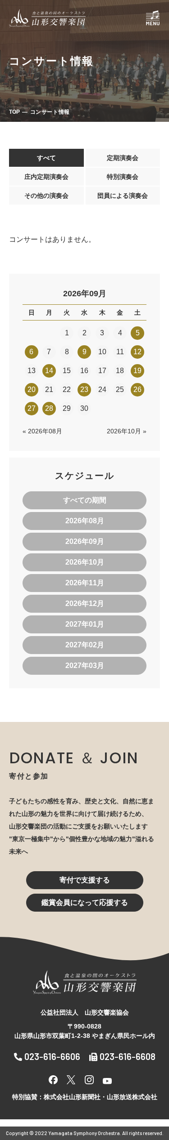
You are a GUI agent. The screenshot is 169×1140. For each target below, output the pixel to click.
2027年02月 (84, 645)
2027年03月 (84, 665)
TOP (14, 112)
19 (137, 370)
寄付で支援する (84, 880)
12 (137, 352)
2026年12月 (84, 603)
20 (31, 389)
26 (137, 389)
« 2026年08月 (42, 431)
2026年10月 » (126, 431)
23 (84, 389)
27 (31, 408)
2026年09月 (84, 541)
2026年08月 (84, 521)
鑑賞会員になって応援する (84, 902)
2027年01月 (84, 624)
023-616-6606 (52, 1056)
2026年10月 (84, 562)
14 (49, 370)
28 (49, 408)
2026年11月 (84, 583)
